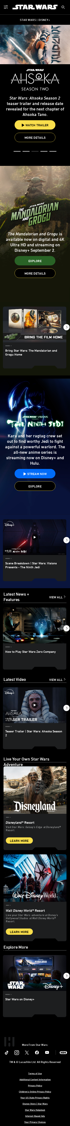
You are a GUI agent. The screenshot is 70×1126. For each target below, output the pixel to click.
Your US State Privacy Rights (35, 1097)
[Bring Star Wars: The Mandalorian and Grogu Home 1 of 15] (34, 324)
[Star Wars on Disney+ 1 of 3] (34, 973)
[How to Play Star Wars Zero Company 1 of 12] (34, 625)
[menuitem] (6, 7)
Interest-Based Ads (35, 1115)
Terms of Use (35, 1073)
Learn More (19, 840)
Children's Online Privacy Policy (35, 1091)
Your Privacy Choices (35, 1122)
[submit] (63, 7)
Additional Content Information (35, 1079)
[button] (17, 151)
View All (56, 597)
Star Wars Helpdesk (35, 1109)
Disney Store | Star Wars (35, 1103)
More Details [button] (35, 123)
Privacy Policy (35, 1085)
